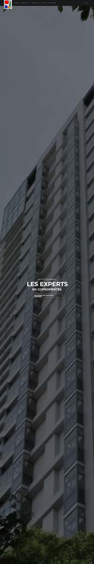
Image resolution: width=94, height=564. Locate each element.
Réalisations (35, 2)
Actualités (44, 2)
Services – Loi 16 (25, 2)
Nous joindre (52, 2)
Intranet (86, 3)
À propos (16, 2)
